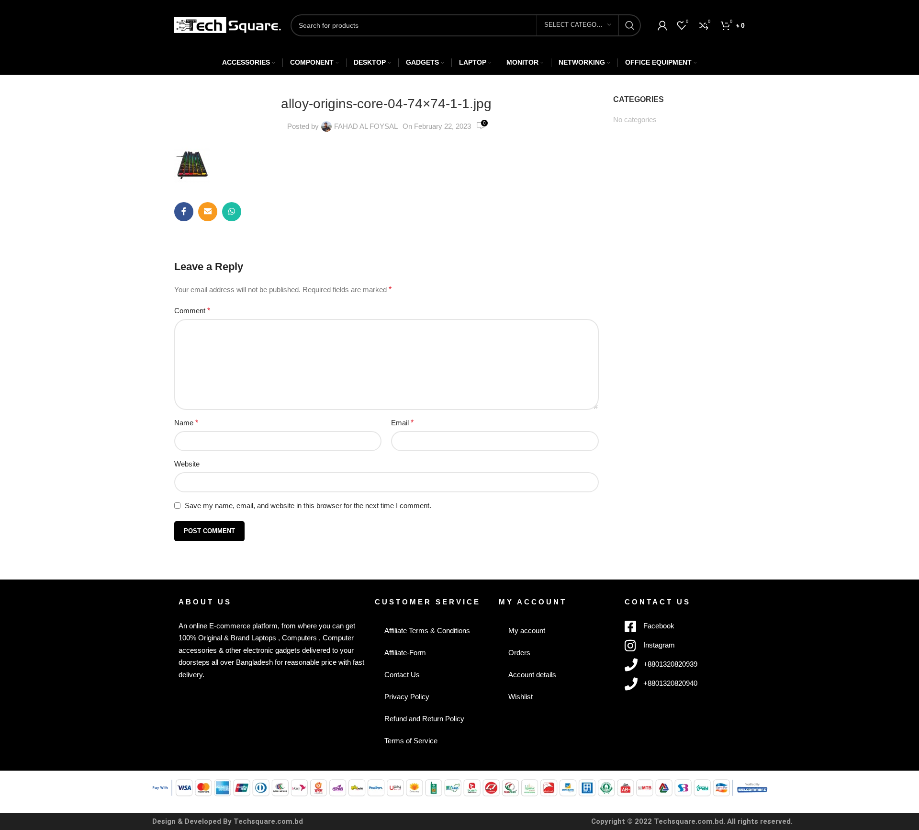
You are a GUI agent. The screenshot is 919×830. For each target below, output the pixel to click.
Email (402, 423)
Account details (532, 675)
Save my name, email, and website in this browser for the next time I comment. (308, 505)
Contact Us (402, 675)
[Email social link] (207, 211)
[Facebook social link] (183, 211)
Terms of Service (410, 741)
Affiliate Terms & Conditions (427, 630)
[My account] (662, 25)
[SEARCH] (630, 25)
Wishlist (520, 697)
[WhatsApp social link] (231, 211)
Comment (192, 311)
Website (187, 464)
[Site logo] (227, 24)
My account (526, 630)
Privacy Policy (406, 697)
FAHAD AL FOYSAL (366, 126)
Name (186, 423)
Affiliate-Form (405, 652)
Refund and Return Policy (424, 719)
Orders (519, 652)
